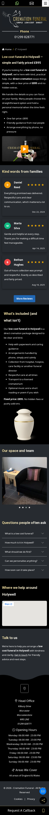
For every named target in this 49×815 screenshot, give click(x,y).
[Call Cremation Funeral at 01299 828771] (2, 3)
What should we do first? (18, 551)
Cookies (18, 798)
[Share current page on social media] (43, 800)
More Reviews (24, 298)
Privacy (31, 798)
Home (8, 49)
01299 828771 (24, 37)
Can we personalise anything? (21, 560)
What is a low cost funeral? (19, 533)
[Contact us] (42, 791)
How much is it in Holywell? (19, 542)
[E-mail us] (32, 3)
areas (15, 775)
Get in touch (21, 655)
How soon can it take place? (20, 569)
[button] (19, 507)
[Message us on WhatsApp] (17, 3)
